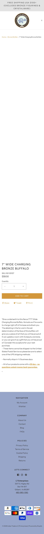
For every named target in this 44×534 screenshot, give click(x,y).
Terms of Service (22, 449)
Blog (22, 428)
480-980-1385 (22, 492)
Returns (22, 460)
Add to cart (22, 296)
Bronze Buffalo (13, 37)
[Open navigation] (2, 20)
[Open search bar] (5, 20)
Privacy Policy (22, 445)
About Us (22, 420)
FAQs (22, 431)
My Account (22, 402)
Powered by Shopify (35, 526)
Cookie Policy (22, 453)
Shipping (22, 457)
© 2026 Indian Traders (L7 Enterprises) (15, 526)
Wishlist (22, 406)
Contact (22, 424)
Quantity (5, 281)
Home (4, 37)
